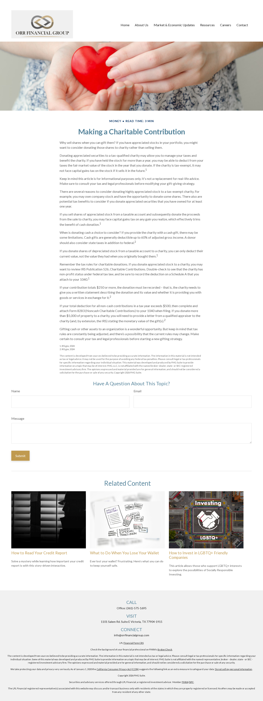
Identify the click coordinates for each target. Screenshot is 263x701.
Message (17, 418)
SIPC (191, 682)
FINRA (185, 682)
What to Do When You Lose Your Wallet (124, 553)
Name (15, 391)
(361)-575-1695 (136, 608)
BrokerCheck (165, 649)
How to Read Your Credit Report (39, 553)
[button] (125, 25)
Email (137, 391)
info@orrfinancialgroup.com (131, 635)
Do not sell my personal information (233, 669)
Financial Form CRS (133, 643)
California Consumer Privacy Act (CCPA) (118, 669)
